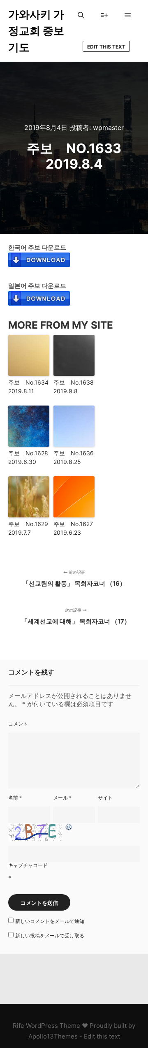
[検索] (81, 15)
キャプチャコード (28, 865)
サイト (105, 798)
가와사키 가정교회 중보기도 (36, 30)
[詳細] (104, 15)
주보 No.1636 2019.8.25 (74, 457)
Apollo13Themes (53, 1036)
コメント (18, 724)
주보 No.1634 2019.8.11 (28, 386)
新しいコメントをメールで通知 (49, 921)
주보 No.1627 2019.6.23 (74, 528)
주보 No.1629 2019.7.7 (28, 528)
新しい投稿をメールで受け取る (49, 935)
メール (62, 798)
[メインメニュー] (127, 15)
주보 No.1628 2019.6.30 (28, 457)
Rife (18, 1025)
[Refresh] (69, 827)
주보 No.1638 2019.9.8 (74, 386)
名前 (15, 798)
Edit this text (106, 47)
